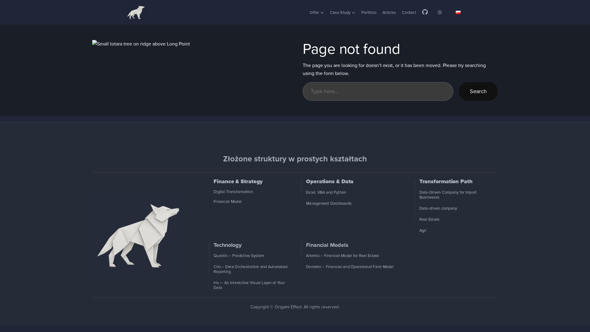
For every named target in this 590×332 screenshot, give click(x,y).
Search (478, 91)
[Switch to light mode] (440, 12)
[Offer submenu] (322, 12)
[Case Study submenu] (353, 12)
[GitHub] (425, 12)
